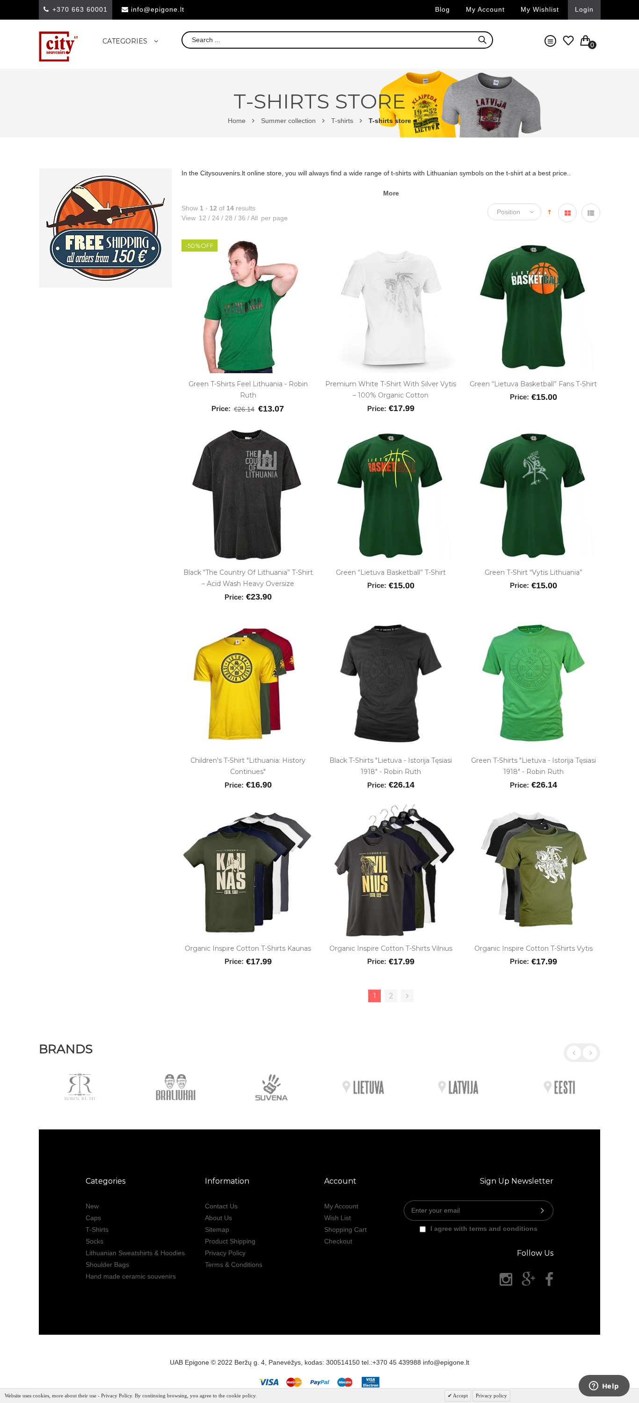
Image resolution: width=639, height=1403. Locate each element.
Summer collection (288, 120)
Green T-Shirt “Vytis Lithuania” (533, 572)
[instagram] (506, 1279)
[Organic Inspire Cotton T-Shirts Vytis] (533, 809)
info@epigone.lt (157, 9)
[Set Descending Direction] (549, 211)
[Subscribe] (542, 1211)
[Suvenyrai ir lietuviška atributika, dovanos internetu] (59, 46)
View (189, 218)
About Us (218, 1218)
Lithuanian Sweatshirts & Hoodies (135, 1253)
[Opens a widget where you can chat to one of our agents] (604, 1386)
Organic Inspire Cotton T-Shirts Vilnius (390, 948)
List (590, 212)
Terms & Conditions (233, 1264)
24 (213, 218)
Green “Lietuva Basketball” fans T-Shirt (533, 384)
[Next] (407, 996)
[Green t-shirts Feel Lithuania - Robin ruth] (248, 244)
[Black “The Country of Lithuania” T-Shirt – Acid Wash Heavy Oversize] (248, 433)
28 (226, 218)
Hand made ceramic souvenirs (131, 1276)
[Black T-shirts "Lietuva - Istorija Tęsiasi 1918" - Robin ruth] (390, 621)
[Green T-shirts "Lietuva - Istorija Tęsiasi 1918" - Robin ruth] (533, 621)
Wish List (337, 1218)
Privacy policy (491, 1395)
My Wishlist (540, 9)
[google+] (529, 1279)
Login (584, 9)
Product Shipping (230, 1241)
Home (237, 120)
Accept (460, 1395)
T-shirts (342, 120)
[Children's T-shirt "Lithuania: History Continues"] (248, 621)
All (252, 218)
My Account (341, 1206)
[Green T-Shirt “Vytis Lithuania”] (533, 433)
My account (485, 9)
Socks (94, 1241)
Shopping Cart (345, 1229)
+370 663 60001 (80, 9)
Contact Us (221, 1206)
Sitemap (217, 1229)
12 (202, 218)
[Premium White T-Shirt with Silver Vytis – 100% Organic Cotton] (390, 244)
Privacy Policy (225, 1253)
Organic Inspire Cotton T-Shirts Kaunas (248, 948)
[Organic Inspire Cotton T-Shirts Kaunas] (248, 809)
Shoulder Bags (107, 1264)
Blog (442, 9)
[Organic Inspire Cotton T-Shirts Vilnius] (390, 809)
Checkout (338, 1241)
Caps (93, 1218)
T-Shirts (97, 1229)
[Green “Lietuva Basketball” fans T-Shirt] (533, 244)
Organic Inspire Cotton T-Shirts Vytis (533, 948)
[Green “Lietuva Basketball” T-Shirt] (390, 433)
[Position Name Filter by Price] (516, 211)
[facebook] (549, 1279)
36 (240, 218)
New (92, 1206)
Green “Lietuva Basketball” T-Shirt (391, 572)
